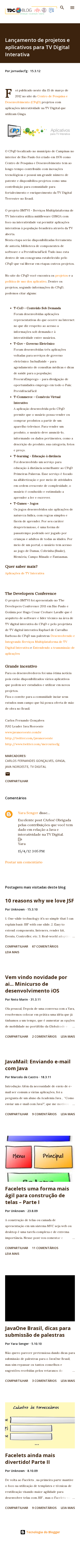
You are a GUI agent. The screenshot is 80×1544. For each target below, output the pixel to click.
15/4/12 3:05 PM (31, 851)
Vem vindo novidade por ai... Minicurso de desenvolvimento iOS (36, 984)
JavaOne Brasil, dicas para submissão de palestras (38, 1331)
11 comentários (45, 1248)
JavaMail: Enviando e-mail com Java (38, 1065)
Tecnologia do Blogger (42, 1532)
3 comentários (44, 1381)
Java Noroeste (16, 767)
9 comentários (44, 1114)
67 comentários (45, 946)
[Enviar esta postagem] (7, 775)
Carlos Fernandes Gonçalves (29, 761)
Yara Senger (28, 813)
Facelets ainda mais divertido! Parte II (30, 1458)
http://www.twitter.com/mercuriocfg (32, 744)
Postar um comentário (23, 862)
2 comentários (44, 1036)
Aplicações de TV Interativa (24, 573)
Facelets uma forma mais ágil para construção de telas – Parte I (37, 1195)
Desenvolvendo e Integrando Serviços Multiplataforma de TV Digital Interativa (40, 642)
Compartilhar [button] (16, 781)
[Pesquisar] (62, 7)
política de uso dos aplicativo (26, 281)
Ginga (60, 761)
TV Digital (38, 767)
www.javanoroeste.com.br (23, 732)
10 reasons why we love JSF (39, 900)
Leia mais (12, 952)
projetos (61, 275)
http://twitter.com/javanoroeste (29, 738)
